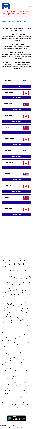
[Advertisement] (16, 234)
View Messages (16, 86)
